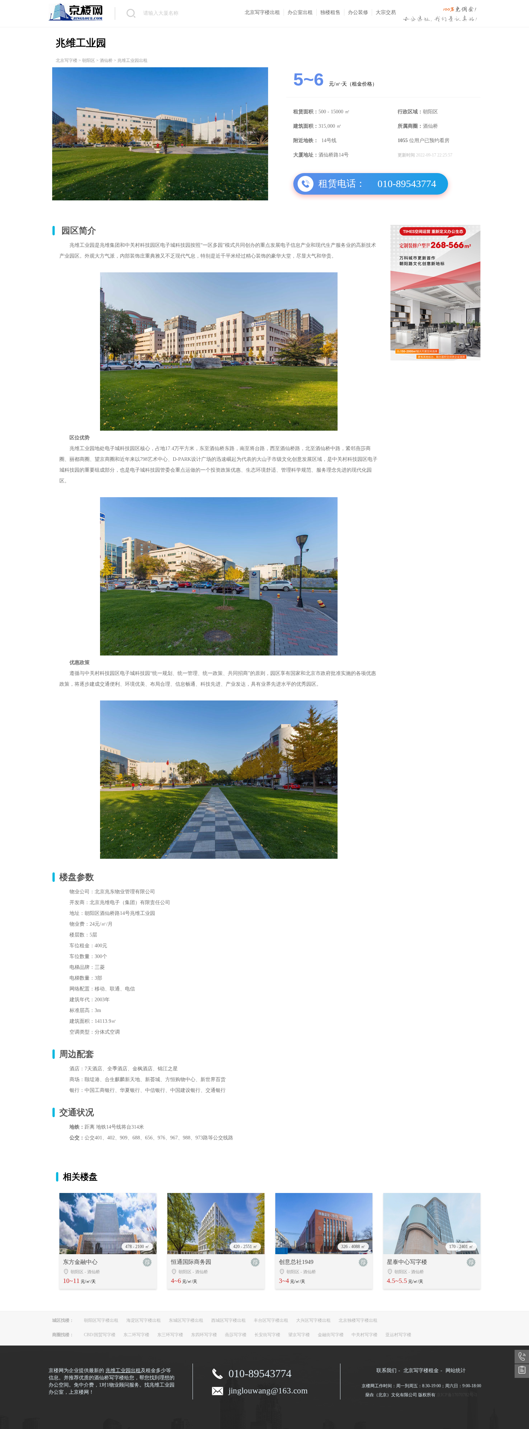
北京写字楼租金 (421, 1370)
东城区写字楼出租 (186, 1320)
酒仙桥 (106, 60)
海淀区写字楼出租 (143, 1320)
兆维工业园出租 (123, 1370)
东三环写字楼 (170, 1334)
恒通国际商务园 (191, 1262)
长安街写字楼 (267, 1334)
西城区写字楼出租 (228, 1320)
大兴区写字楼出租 (313, 1320)
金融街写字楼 (331, 1334)
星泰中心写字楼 (407, 1262)
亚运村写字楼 (398, 1334)
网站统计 (456, 1370)
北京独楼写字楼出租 (358, 1320)
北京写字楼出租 (262, 12)
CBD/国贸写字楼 (100, 1334)
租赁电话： (341, 183)
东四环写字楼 (204, 1334)
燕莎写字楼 (236, 1334)
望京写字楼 (299, 1334)
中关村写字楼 (364, 1334)
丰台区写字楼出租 (271, 1320)
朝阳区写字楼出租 (101, 1320)
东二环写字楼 (136, 1334)
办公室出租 (300, 12)
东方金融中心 (80, 1262)
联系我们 (386, 1370)
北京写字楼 (66, 60)
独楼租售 (330, 12)
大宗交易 (386, 12)
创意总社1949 (296, 1262)
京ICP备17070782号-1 (457, 1394)
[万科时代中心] (435, 359)
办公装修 (358, 12)
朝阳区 (88, 60)
